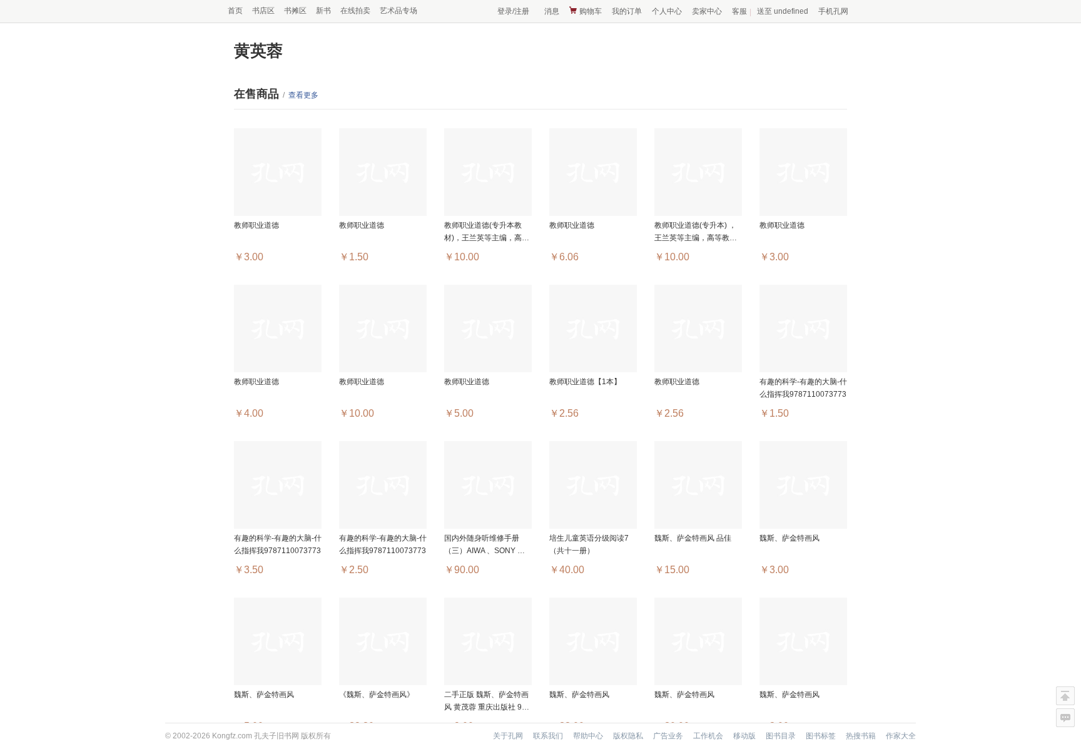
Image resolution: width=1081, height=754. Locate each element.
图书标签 (821, 735)
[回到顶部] (1065, 695)
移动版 (744, 735)
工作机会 (708, 735)
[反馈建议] (1065, 717)
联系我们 (548, 735)
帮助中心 (588, 735)
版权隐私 (628, 735)
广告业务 (668, 735)
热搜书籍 (861, 735)
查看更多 (303, 95)
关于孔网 (508, 735)
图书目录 (781, 735)
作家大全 (901, 735)
